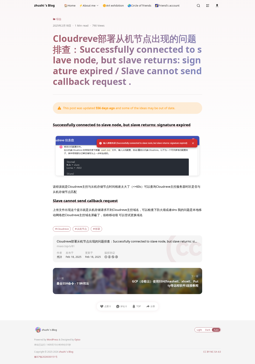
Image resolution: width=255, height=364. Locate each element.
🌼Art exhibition (113, 5)
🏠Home (69, 5)
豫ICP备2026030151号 (45, 356)
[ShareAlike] (116, 257)
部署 (97, 229)
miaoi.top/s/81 (66, 246)
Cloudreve (63, 229)
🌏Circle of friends (139, 5)
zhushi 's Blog (44, 5)
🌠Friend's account (167, 5)
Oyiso (77, 339)
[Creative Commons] (106, 257)
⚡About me (87, 5)
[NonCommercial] (113, 257)
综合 (58, 19)
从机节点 (82, 229)
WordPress (52, 339)
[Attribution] (109, 257)
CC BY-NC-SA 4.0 (212, 351)
